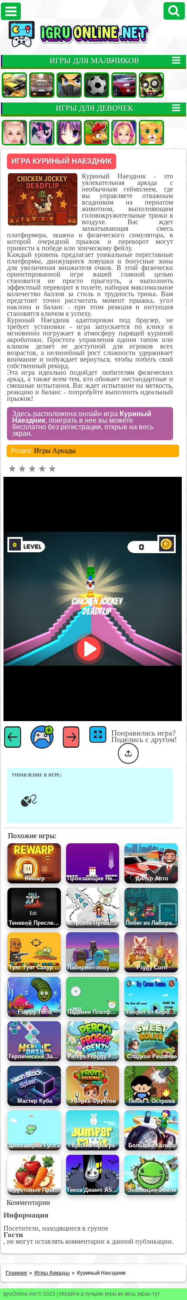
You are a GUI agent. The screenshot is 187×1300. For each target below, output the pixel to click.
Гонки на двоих (124, 85)
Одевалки (14, 132)
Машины (14, 85)
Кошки (151, 132)
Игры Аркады (55, 450)
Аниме (69, 132)
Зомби (151, 85)
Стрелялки (69, 85)
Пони (41, 132)
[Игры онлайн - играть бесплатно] (93, 45)
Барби (124, 132)
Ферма (96, 132)
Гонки (41, 85)
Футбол (96, 85)
